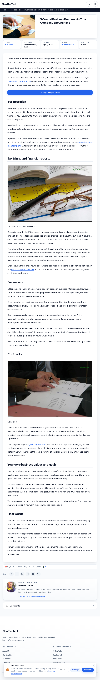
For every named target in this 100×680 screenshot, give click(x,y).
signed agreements (36, 444)
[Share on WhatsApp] (27, 574)
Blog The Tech (9, 4)
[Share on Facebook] (17, 574)
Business (13, 10)
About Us (6, 651)
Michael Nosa (68, 44)
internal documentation (19, 81)
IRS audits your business (22, 269)
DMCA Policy (57, 651)
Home (5, 10)
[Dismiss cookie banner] (93, 665)
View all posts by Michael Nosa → (31, 596)
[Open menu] (95, 4)
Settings (75, 670)
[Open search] (88, 4)
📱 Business (47, 567)
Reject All (63, 670)
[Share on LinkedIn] (22, 574)
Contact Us (7, 655)
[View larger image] (19, 26)
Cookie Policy (58, 655)
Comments (13, 605)
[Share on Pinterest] (33, 574)
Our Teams (6, 659)
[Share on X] (11, 574)
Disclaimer (56, 659)
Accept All (88, 670)
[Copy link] (38, 574)
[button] (50, 193)
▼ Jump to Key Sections (50, 92)
